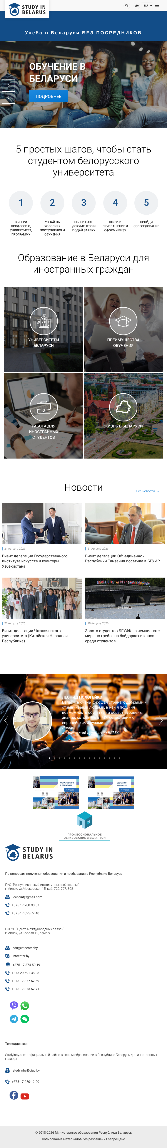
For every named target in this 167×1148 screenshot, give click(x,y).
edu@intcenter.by (25, 948)
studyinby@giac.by (26, 1070)
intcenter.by (21, 956)
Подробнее (49, 96)
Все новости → (148, 491)
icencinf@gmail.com (27, 897)
